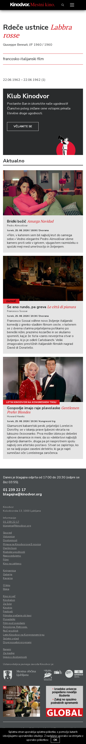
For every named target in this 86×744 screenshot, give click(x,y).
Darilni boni (10, 548)
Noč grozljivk (10, 631)
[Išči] (62, 5)
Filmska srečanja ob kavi (17, 615)
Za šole (7, 604)
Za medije (8, 653)
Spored (7, 532)
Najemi (7, 649)
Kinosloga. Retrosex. (15, 627)
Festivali (8, 611)
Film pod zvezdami (14, 623)
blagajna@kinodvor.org (22, 494)
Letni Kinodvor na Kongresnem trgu (31, 402)
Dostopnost (10, 540)
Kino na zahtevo (12, 563)
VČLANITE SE (23, 126)
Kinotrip (7, 607)
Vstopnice (9, 536)
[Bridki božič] (43, 192)
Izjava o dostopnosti (15, 657)
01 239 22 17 (14, 489)
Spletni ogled (11, 638)
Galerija (7, 574)
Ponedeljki (9, 619)
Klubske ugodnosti (14, 552)
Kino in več (9, 596)
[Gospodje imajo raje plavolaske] (43, 379)
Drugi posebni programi (17, 642)
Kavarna (8, 578)
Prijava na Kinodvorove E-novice (22, 544)
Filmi (6, 559)
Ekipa (6, 589)
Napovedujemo (12, 556)
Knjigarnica (9, 570)
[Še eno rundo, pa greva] (43, 278)
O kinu (6, 585)
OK (55, 740)
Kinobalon (9, 600)
